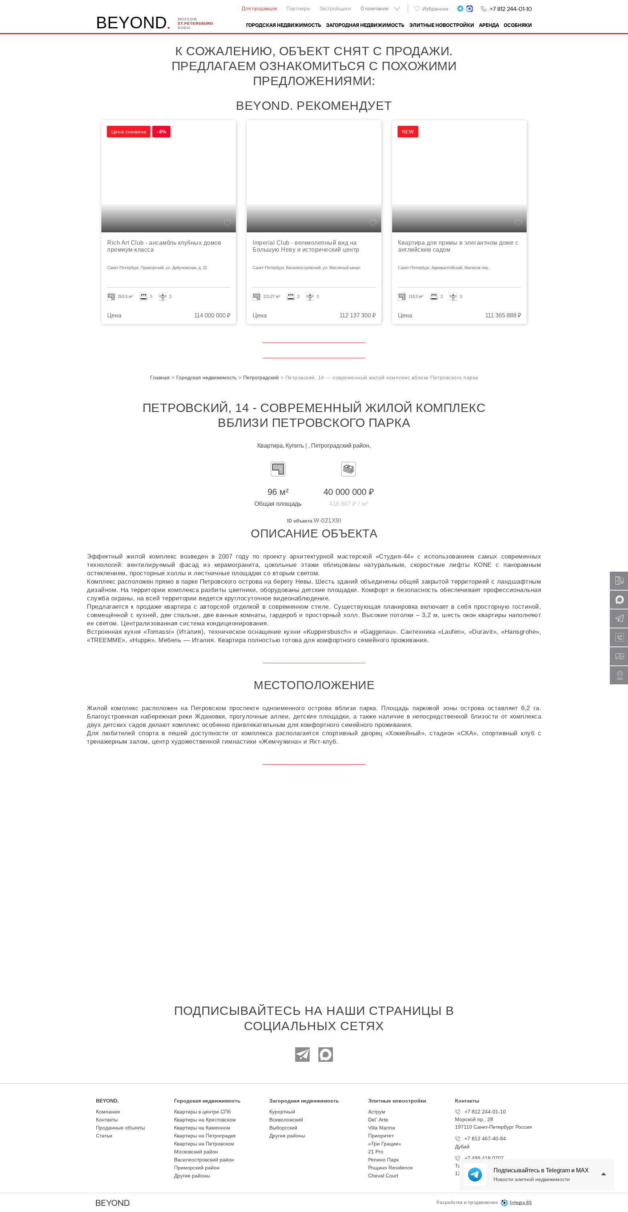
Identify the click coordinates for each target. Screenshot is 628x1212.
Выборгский (283, 1128)
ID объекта (299, 521)
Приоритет (381, 1136)
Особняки (518, 25)
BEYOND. (107, 1101)
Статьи (104, 1136)
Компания (108, 1112)
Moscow (187, 19)
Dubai (184, 28)
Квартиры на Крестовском (205, 1120)
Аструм (376, 1112)
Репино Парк (383, 1160)
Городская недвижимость (283, 25)
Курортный (282, 1112)
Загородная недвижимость (365, 25)
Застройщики (335, 8)
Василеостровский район (204, 1160)
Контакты (107, 1120)
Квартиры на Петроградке (205, 1136)
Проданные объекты (120, 1128)
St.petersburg (195, 23)
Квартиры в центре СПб (202, 1112)
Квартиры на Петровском (204, 1144)
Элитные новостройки (441, 25)
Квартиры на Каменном (202, 1128)
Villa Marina (381, 1128)
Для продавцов (259, 8)
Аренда (489, 25)
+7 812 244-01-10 (511, 8)
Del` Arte (378, 1120)
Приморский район (197, 1168)
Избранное (435, 8)
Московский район (196, 1152)
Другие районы (192, 1176)
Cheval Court (383, 1176)
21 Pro (375, 1152)
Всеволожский (286, 1120)
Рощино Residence (390, 1168)
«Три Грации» (384, 1144)
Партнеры (298, 8)
